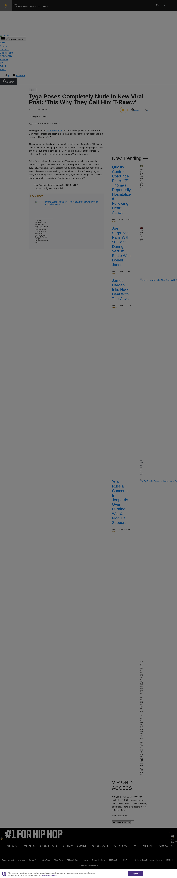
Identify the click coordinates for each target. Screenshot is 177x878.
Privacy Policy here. (49, 875)
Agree (135, 873)
